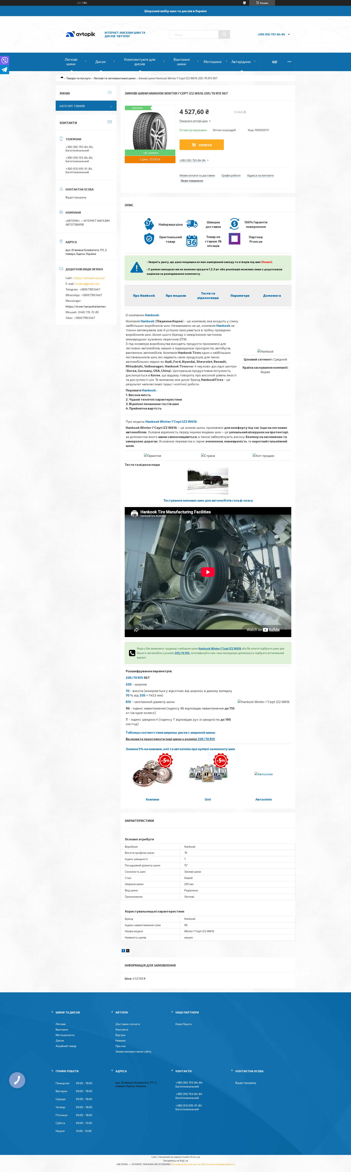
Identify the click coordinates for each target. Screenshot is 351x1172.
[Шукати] (224, 34)
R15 (128, 702)
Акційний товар (66, 1046)
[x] (127, 951)
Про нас (121, 1046)
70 (127, 691)
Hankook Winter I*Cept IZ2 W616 (171, 421)
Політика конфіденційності (219, 1164)
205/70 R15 (182, 653)
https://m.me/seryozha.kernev (86, 306)
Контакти (122, 1029)
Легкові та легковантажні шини (114, 78)
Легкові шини (71, 61)
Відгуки (120, 1035)
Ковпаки (152, 799)
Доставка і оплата (128, 1024)
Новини (121, 1040)
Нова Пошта (184, 1024)
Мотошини (213, 61)
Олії (208, 799)
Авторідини (241, 61)
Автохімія (264, 799)
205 (129, 684)
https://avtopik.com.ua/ (89, 278)
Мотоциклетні (65, 1035)
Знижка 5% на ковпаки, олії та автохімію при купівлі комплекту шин (180, 749)
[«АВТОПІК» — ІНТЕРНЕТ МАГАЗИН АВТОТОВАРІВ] (80, 41)
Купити (205, 145)
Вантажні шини (181, 61)
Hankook (152, 315)
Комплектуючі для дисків (139, 61)
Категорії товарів (72, 106)
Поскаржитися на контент (187, 1164)
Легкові (61, 1024)
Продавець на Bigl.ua (175, 1160)
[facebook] (123, 951)
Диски (100, 61)
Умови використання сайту (133, 1051)
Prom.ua (195, 1156)
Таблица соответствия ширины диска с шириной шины (170, 732)
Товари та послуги (78, 78)
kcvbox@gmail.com (87, 283)
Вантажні (62, 1029)
